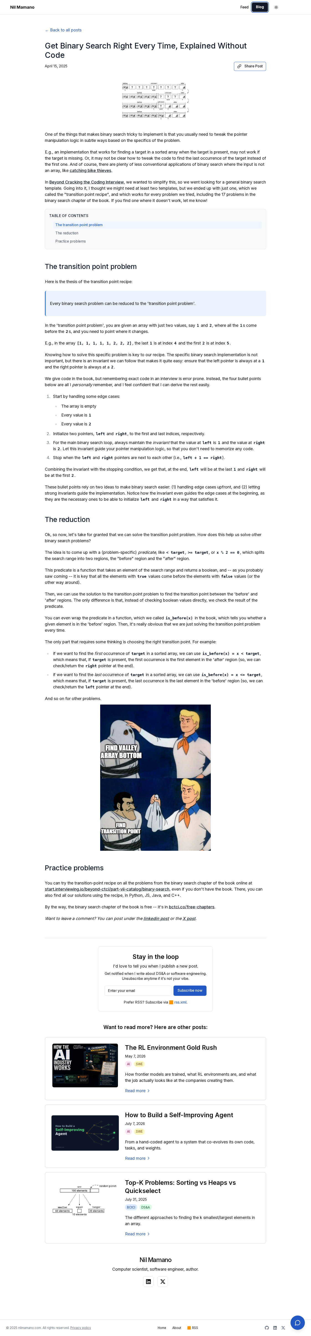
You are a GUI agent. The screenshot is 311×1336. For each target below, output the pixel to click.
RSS (192, 1328)
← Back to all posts (63, 30)
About (176, 1328)
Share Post (254, 66)
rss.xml (177, 1002)
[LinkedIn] (275, 1328)
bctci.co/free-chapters (191, 906)
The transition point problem (79, 225)
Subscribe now (190, 990)
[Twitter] (283, 1328)
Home (162, 1328)
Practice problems (70, 241)
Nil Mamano (22, 7)
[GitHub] (267, 1328)
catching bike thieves (90, 170)
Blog (260, 7)
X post (189, 918)
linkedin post (156, 918)
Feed (244, 7)
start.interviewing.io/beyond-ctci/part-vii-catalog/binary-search (107, 889)
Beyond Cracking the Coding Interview (86, 182)
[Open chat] (298, 1323)
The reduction (66, 233)
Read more (135, 1090)
